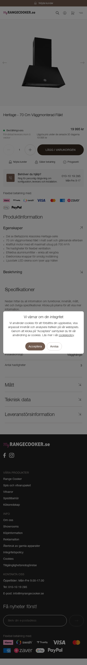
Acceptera (35, 346)
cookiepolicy (66, 335)
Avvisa (54, 346)
